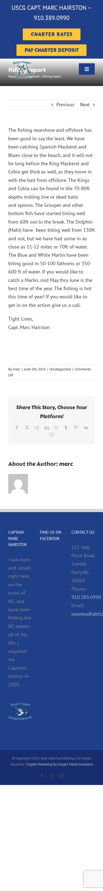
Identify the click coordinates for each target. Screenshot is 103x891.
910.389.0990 (86, 597)
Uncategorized (60, 369)
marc (16, 369)
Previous (65, 104)
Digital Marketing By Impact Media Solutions (60, 764)
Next (85, 104)
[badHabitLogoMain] (21, 61)
